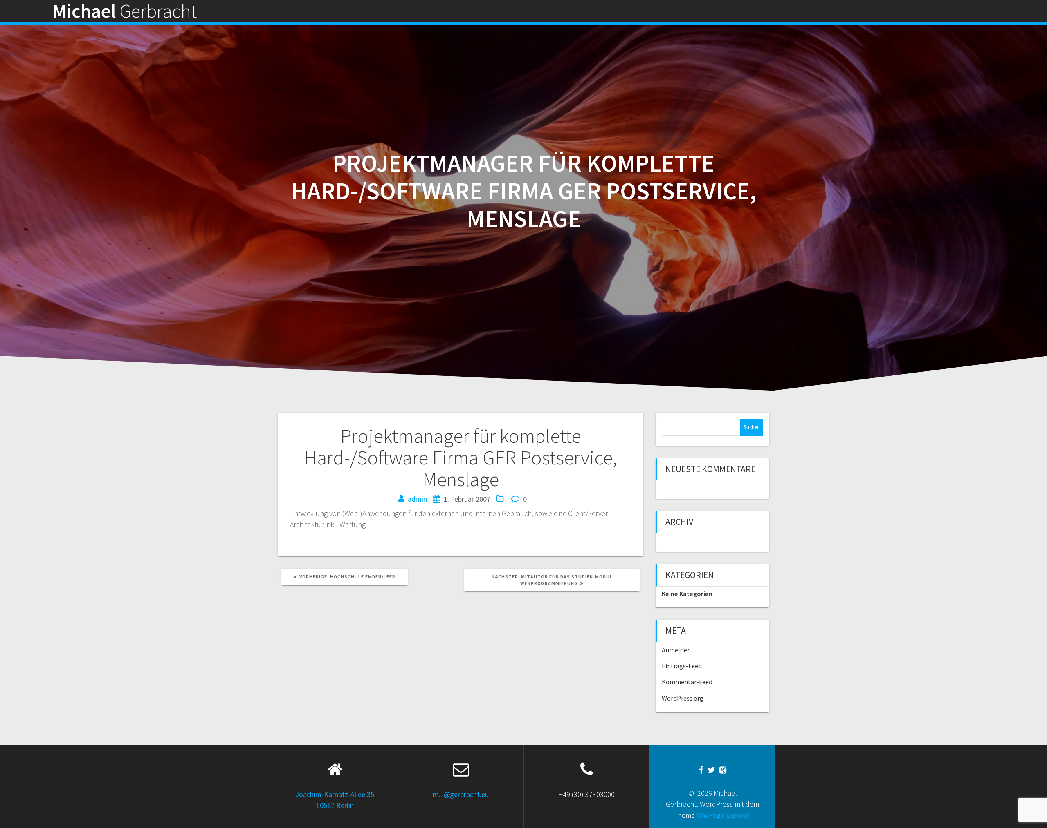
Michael (124, 11)
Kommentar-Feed (687, 682)
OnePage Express (723, 815)
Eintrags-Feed (682, 666)
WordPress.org (682, 698)
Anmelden (676, 650)
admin (417, 499)
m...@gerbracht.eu (461, 794)
